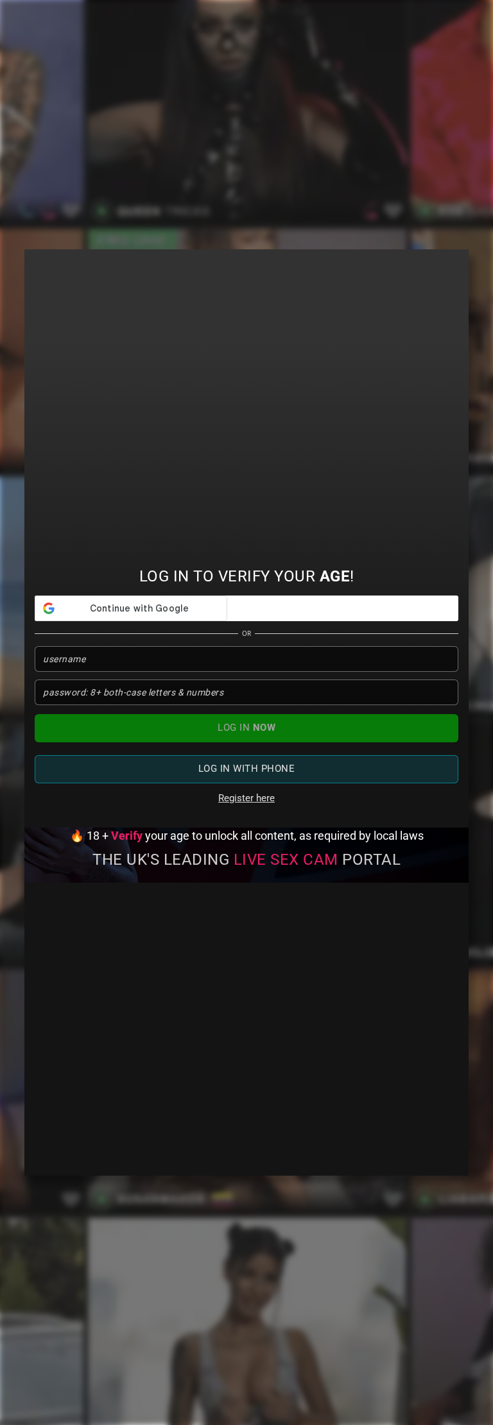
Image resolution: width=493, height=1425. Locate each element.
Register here (246, 798)
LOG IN (246, 727)
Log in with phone (246, 768)
